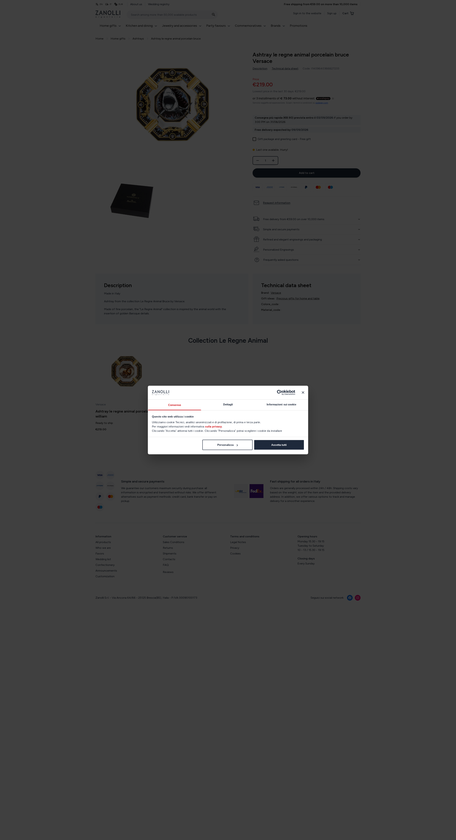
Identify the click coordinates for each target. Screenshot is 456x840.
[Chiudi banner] (303, 392)
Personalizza (225, 444)
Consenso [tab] (174, 404)
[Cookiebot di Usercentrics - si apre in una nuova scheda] (279, 392)
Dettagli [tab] (228, 404)
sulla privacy (213, 426)
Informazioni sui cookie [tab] (281, 404)
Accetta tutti (279, 444)
